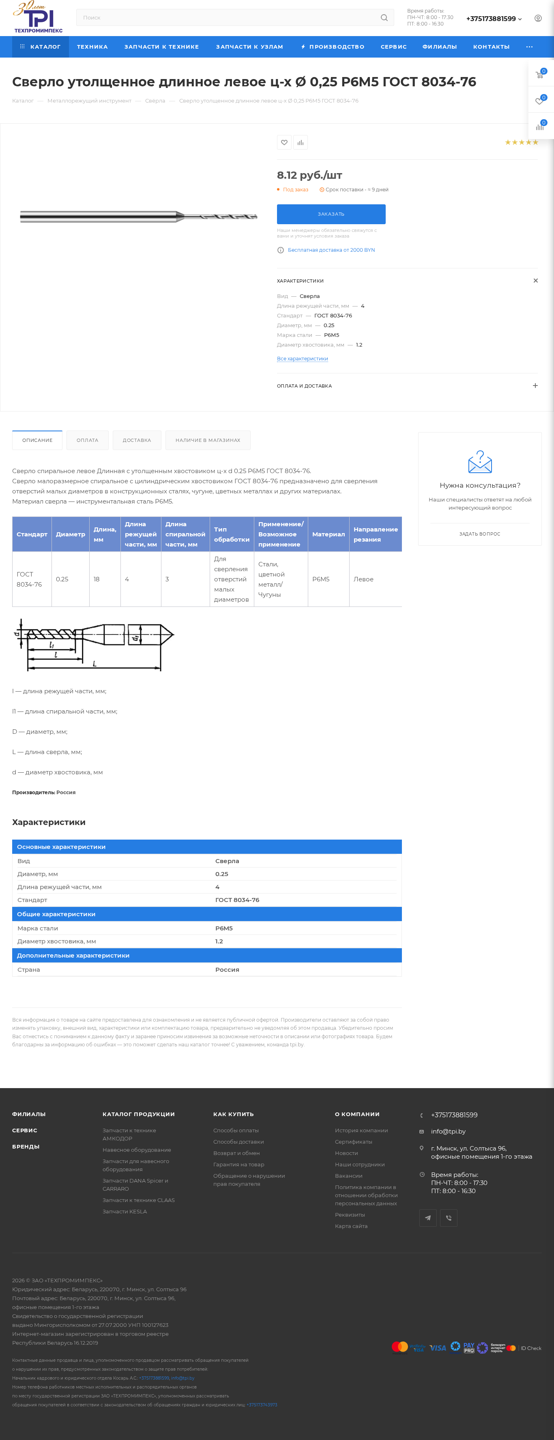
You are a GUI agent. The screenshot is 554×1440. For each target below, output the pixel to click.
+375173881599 (491, 19)
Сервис (24, 1130)
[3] (521, 142)
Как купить (233, 1114)
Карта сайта (351, 1226)
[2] (514, 142)
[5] (535, 142)
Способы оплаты (236, 1130)
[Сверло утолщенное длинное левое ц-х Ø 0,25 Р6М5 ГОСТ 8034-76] (138, 217)
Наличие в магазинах (208, 440)
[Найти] (384, 17)
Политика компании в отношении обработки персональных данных (366, 1195)
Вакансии (349, 1175)
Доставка (137, 440)
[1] (507, 142)
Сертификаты (353, 1141)
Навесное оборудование (137, 1149)
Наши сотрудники (360, 1164)
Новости (346, 1153)
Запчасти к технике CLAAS (139, 1200)
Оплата (88, 440)
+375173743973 (262, 1405)
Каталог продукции (139, 1114)
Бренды (26, 1146)
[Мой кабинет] (538, 19)
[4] (528, 142)
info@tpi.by (448, 1131)
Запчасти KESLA (125, 1211)
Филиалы (29, 1114)
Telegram (428, 1218)
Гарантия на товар (238, 1164)
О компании (357, 1114)
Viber (448, 1218)
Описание (37, 440)
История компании (361, 1130)
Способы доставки (238, 1141)
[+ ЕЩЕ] (530, 47)
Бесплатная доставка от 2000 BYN (331, 250)
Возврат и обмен (236, 1153)
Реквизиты (350, 1214)
